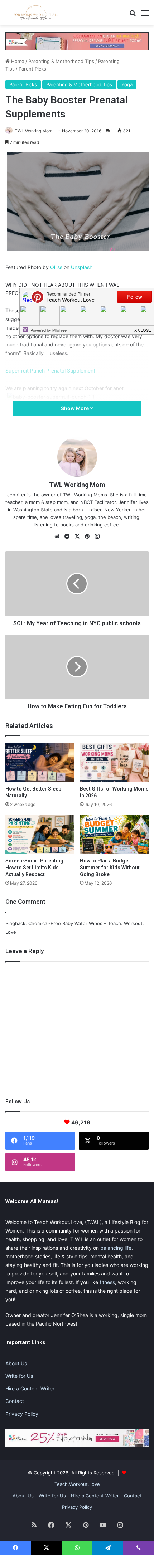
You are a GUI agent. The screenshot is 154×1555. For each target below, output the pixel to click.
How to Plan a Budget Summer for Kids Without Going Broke (110, 867)
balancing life (115, 1248)
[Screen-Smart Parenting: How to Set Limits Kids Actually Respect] (39, 834)
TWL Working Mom (33, 130)
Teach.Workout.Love (77, 1484)
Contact (14, 1401)
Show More (75, 408)
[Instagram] (97, 536)
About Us (16, 1363)
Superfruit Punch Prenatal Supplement (50, 371)
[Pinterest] (87, 536)
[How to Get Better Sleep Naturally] (39, 762)
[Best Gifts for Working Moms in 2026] (114, 762)
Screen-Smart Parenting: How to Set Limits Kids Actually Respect (35, 867)
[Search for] (132, 15)
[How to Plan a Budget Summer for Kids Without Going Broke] (114, 834)
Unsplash (81, 267)
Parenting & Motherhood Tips (61, 61)
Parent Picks (32, 69)
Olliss (56, 267)
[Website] (57, 536)
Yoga (127, 84)
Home (17, 61)
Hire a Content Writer (29, 1388)
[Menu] (145, 15)
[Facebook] (67, 536)
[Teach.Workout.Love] (35, 12)
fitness (107, 1282)
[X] (77, 536)
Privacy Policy (21, 1414)
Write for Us (19, 1376)
